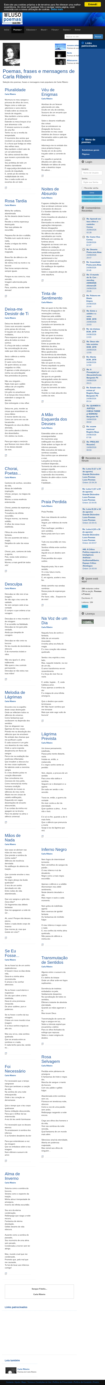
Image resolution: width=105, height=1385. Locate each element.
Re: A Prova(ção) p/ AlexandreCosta (94, 372)
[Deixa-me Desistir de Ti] (6, 455)
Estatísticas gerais (90, 150)
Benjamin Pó (92, 378)
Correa (90, 227)
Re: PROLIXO (93, 442)
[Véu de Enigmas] (42, 176)
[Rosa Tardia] (6, 296)
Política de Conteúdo (83, 1382)
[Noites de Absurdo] (42, 280)
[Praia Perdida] (42, 605)
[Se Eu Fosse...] (6, 1053)
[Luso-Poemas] (13, 17)
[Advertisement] (32, 1332)
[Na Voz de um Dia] (42, 721)
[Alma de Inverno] (6, 1273)
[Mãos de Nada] (6, 938)
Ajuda (17, 1382)
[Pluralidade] (6, 188)
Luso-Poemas (89, 480)
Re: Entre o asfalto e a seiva (92, 313)
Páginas (86, 154)
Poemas (17, 30)
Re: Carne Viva (93, 237)
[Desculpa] (6, 679)
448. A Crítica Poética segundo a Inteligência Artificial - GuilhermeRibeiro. (91, 554)
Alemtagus (88, 566)
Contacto (10, 1382)
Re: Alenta (91, 357)
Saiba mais (57, 9)
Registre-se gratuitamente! (92, 201)
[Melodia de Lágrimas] (6, 822)
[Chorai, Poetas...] (6, 571)
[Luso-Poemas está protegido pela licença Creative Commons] (88, 621)
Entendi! (92, 4)
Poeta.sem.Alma (94, 252)
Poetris (96, 1382)
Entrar (78, 30)
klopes (89, 301)
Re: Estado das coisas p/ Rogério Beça (93, 390)
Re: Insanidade (93, 262)
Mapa (23, 1382)
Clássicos (30, 30)
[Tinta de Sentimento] (42, 401)
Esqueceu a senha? (91, 197)
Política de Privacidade (62, 1382)
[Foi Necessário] (6, 1161)
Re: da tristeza (93, 329)
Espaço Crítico (89, 563)
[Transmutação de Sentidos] (42, 1044)
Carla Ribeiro (10, 94)
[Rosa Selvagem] (42, 1156)
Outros (66, 30)
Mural (43, 30)
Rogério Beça (92, 432)
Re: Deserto (92, 249)
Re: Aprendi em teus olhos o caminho (94, 221)
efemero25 (91, 286)
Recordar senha (91, 188)
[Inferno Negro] (42, 944)
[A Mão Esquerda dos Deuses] (42, 488)
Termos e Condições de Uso (39, 1382)
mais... (84, 606)
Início (6, 30)
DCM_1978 (91, 319)
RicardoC (91, 444)
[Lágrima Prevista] (42, 836)
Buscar (98, 36)
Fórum (55, 30)
